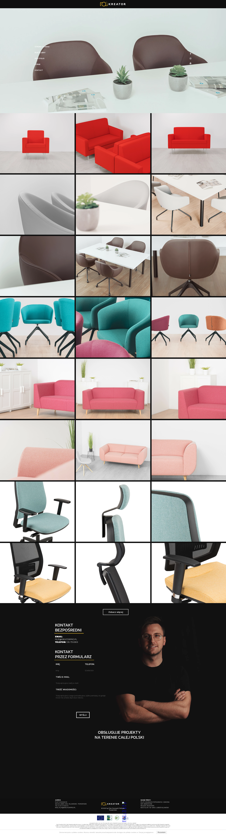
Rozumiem (161, 832)
